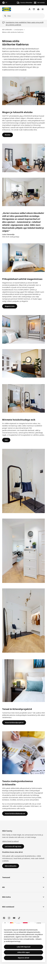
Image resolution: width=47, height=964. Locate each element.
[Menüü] (42, 9)
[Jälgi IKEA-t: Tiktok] (19, 918)
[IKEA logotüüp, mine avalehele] (6, 9)
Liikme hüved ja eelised (10, 841)
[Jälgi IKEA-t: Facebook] (4, 918)
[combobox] (23, 16)
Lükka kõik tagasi (23, 952)
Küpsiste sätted (23, 958)
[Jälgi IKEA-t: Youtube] (14, 918)
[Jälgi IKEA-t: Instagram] (9, 918)
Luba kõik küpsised (23, 947)
